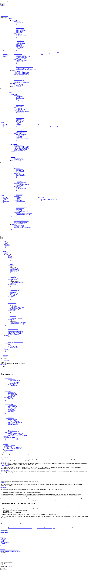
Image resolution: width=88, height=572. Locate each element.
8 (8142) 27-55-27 (4, 16)
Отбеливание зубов (20, 61)
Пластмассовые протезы (15, 380)
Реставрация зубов (20, 28)
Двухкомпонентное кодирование (20, 75)
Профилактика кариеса (21, 55)
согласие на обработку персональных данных (46, 528)
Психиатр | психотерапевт (19, 78)
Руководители (44, 52)
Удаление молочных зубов (21, 57)
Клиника (2, 48)
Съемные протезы (19, 22)
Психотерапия (6, 452)
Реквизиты (5, 54)
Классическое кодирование (19, 76)
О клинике (2, 5)
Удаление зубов (17, 33)
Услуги (10, 18)
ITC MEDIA (10, 566)
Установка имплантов (18, 36)
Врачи (42, 54)
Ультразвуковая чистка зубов (22, 64)
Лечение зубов (17, 26)
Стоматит (18, 51)
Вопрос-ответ (6, 55)
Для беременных (17, 65)
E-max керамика (13, 385)
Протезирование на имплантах (22, 37)
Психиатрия (13, 77)
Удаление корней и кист (21, 42)
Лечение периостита (20, 46)
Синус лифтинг (19, 48)
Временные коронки (20, 24)
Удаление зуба (19, 34)
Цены (37, 52)
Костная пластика (19, 47)
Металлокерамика (13, 387)
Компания (2, 543)
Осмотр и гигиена (17, 59)
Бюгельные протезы (14, 383)
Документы (5, 51)
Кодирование (14, 70)
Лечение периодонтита (21, 30)
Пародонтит (18, 50)
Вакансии (5, 56)
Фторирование (19, 62)
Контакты (55, 52)
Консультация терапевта (19, 85)
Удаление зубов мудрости (21, 35)
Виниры (17, 25)
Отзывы (4, 52)
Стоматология (14, 20)
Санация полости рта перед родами (23, 68)
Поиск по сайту (3, 569)
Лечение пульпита (20, 31)
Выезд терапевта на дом (18, 84)
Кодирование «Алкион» (19, 71)
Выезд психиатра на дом (19, 80)
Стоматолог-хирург (18, 39)
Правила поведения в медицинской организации (10, 551)
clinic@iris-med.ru (3, 364)
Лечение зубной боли (20, 29)
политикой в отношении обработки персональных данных (20, 528)
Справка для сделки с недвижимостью (21, 82)
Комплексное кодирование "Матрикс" (21, 72)
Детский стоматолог (18, 54)
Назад (6, 242)
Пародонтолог (17, 49)
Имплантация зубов (20, 38)
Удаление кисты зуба (20, 43)
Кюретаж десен (19, 45)
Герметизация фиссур (14, 421)
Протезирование (17, 21)
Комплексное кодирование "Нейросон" (22, 73)
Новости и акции (4, 544)
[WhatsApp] (4, 560)
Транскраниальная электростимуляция (21, 74)
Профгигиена (19, 63)
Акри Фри (12, 381)
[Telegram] (1, 560)
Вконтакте (5, 1)
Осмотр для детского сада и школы (23, 56)
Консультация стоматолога (21, 60)
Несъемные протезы (20, 23)
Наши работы (49, 52)
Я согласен (4, 530)
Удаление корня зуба (20, 41)
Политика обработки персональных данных (9, 550)
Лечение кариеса (19, 32)
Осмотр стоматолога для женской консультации (26, 69)
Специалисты (41, 50)
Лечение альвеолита (20, 44)
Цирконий (12, 386)
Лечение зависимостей (16, 86)
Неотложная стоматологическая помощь (24, 67)
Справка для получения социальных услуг (22, 81)
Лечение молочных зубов (21, 58)
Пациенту (2, 6)
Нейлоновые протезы (14, 382)
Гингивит (18, 52)
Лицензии (5, 50)
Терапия (13, 83)
